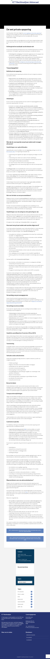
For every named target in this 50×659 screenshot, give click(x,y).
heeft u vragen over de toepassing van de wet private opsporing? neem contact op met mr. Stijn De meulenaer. (25, 531)
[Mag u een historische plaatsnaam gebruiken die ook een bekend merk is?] (20, 570)
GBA (25, 429)
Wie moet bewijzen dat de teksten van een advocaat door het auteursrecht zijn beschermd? (27, 589)
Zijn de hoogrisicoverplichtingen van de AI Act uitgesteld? (28, 578)
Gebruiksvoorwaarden (30, 634)
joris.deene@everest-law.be (25, 560)
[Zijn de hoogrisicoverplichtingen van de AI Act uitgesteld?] (20, 578)
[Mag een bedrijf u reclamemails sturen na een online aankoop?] (20, 584)
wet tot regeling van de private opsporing (32, 33)
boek (26, 492)
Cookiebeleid (29, 640)
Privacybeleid (29, 637)
